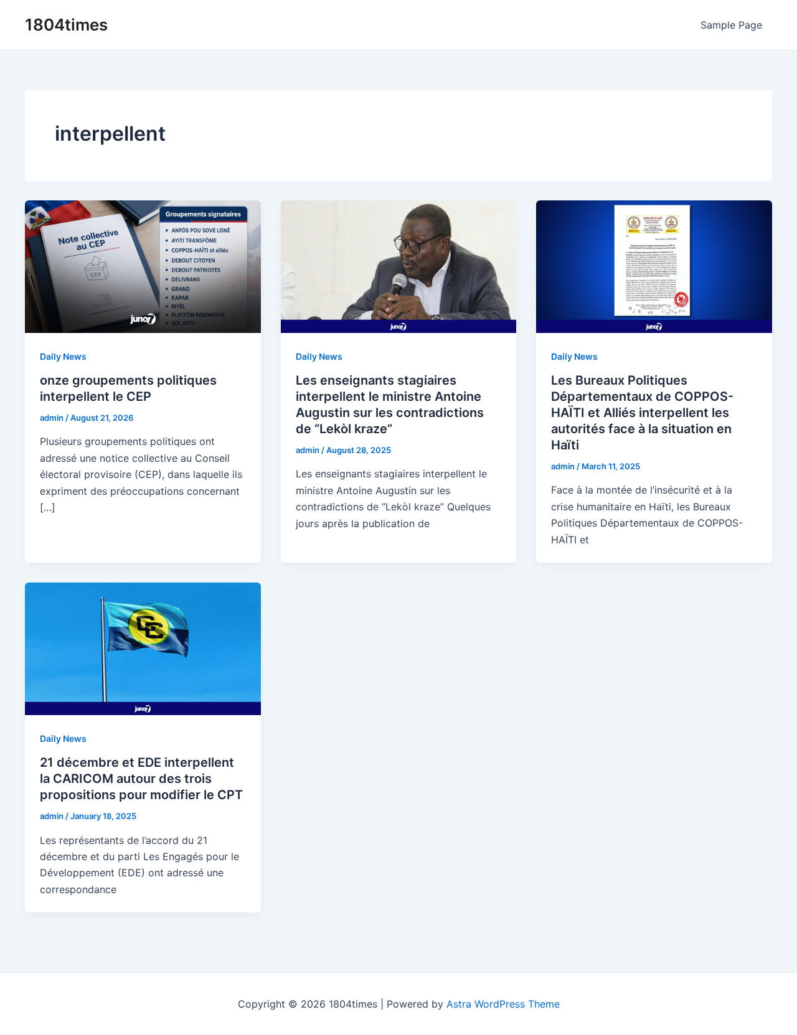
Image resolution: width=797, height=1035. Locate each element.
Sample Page (731, 25)
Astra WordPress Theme (503, 1004)
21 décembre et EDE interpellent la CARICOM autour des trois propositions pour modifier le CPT (141, 778)
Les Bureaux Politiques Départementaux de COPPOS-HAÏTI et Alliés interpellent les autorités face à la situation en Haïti (642, 412)
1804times (66, 24)
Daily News (63, 356)
